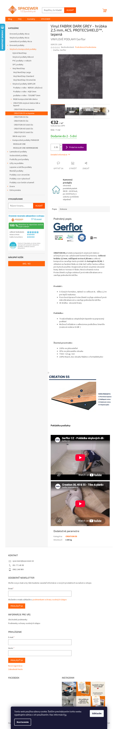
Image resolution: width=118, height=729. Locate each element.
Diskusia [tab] (63, 209)
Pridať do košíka (76, 147)
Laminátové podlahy (18, 151)
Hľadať (70, 10)
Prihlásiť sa (17, 606)
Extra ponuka (15, 190)
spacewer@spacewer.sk (23, 561)
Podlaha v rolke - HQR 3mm (24, 91)
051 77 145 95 (18, 565)
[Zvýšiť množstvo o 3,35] (60, 145)
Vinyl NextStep (19, 68)
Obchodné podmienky (17, 619)
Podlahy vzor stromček (20, 174)
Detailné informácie (59, 154)
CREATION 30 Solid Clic (23, 124)
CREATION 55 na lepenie (24, 113)
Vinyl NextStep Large (22, 72)
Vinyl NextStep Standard (23, 76)
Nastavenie (23, 722)
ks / (26, 263)
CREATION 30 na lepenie (24, 109)
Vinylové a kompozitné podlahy (23, 49)
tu (65, 714)
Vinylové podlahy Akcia (19, 37)
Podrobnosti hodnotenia (85, 47)
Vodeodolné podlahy (18, 155)
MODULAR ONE (19, 144)
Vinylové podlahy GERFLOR (24, 83)
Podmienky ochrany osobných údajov (24, 623)
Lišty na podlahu (16, 163)
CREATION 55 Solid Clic (23, 132)
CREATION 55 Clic (21, 121)
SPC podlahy (18, 64)
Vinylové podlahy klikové (23, 57)
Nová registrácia (15, 666)
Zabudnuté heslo (15, 669)
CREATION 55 (71, 536)
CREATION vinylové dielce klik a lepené (26, 104)
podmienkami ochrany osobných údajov (50, 599)
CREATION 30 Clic (21, 117)
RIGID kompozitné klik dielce (25, 99)
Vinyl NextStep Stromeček (24, 80)
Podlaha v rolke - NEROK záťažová (27, 87)
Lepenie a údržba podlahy (21, 167)
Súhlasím (97, 713)
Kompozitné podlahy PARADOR (26, 140)
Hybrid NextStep (20, 53)
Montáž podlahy (16, 171)
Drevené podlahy (17, 45)
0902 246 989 (18, 569)
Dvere (12, 186)
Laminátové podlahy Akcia (21, 41)
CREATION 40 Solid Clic (23, 128)
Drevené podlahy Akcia (19, 33)
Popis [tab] (54, 209)
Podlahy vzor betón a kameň (22, 182)
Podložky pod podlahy (19, 159)
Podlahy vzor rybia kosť (20, 178)
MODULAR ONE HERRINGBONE (25, 148)
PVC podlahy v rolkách (22, 60)
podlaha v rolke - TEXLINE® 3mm (26, 95)
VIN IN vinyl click (19, 136)
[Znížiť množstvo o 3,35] (60, 149)
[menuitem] (10, 19)
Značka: (59, 50)
